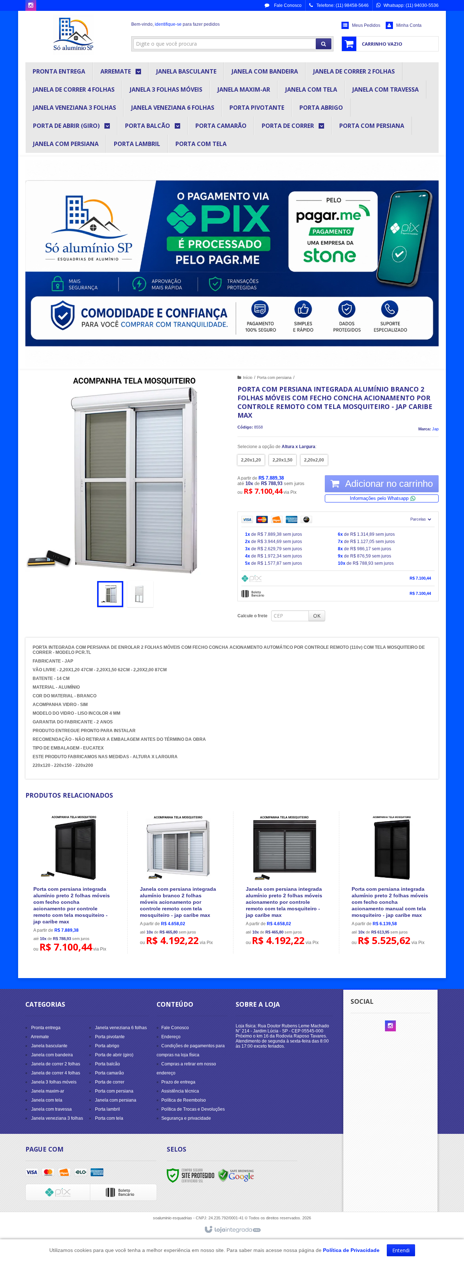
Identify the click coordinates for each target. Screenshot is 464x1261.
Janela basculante (49, 1045)
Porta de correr (109, 1082)
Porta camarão (109, 1073)
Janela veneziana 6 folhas (121, 1027)
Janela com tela (46, 1100)
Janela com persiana (115, 1100)
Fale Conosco (287, 5)
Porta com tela (109, 1118)
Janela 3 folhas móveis (53, 1082)
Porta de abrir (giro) (114, 1054)
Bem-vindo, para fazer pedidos (175, 24)
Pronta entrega (46, 1027)
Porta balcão (107, 1063)
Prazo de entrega (178, 1082)
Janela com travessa (51, 1109)
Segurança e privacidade (186, 1118)
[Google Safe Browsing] (236, 1175)
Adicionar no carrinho (388, 483)
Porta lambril (107, 1109)
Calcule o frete (252, 615)
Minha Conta (409, 25)
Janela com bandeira (52, 1054)
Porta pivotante (110, 1036)
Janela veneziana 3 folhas (57, 1118)
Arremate (40, 1036)
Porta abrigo (107, 1045)
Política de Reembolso (183, 1100)
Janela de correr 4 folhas (55, 1073)
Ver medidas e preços (76, 911)
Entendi (401, 1250)
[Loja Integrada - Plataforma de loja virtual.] (232, 1230)
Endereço (171, 1036)
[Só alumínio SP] (73, 34)
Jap (435, 429)
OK (316, 615)
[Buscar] (323, 43)
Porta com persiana (274, 377)
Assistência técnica (180, 1091)
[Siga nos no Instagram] (30, 5)
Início (247, 377)
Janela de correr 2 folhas (55, 1063)
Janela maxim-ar (47, 1091)
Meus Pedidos (366, 25)
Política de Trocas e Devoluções (193, 1109)
